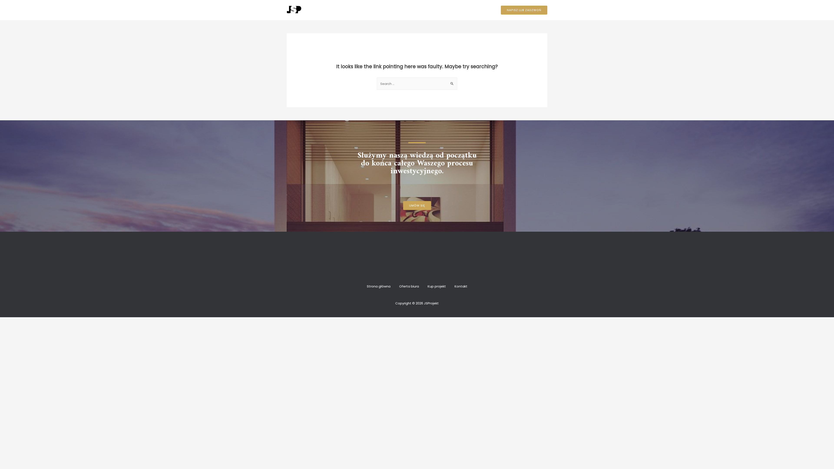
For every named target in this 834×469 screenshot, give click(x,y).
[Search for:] (417, 83)
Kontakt (457, 10)
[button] (417, 205)
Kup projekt (436, 10)
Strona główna (382, 10)
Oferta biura (410, 10)
